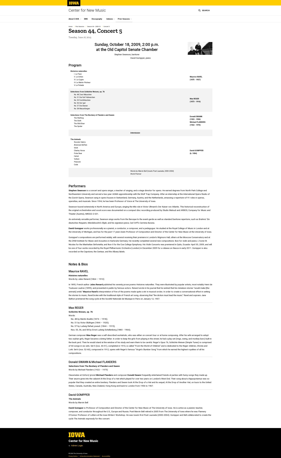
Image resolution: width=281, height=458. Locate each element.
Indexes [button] (109, 19)
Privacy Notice (73, 456)
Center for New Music (87, 10)
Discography (97, 19)
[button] (204, 10)
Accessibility (106, 456)
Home (70, 26)
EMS (86, 19)
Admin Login (77, 445)
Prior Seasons (80, 26)
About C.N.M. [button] (74, 19)
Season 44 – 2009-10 (93, 26)
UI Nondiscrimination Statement (90, 456)
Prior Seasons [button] (124, 19)
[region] (140, 122)
